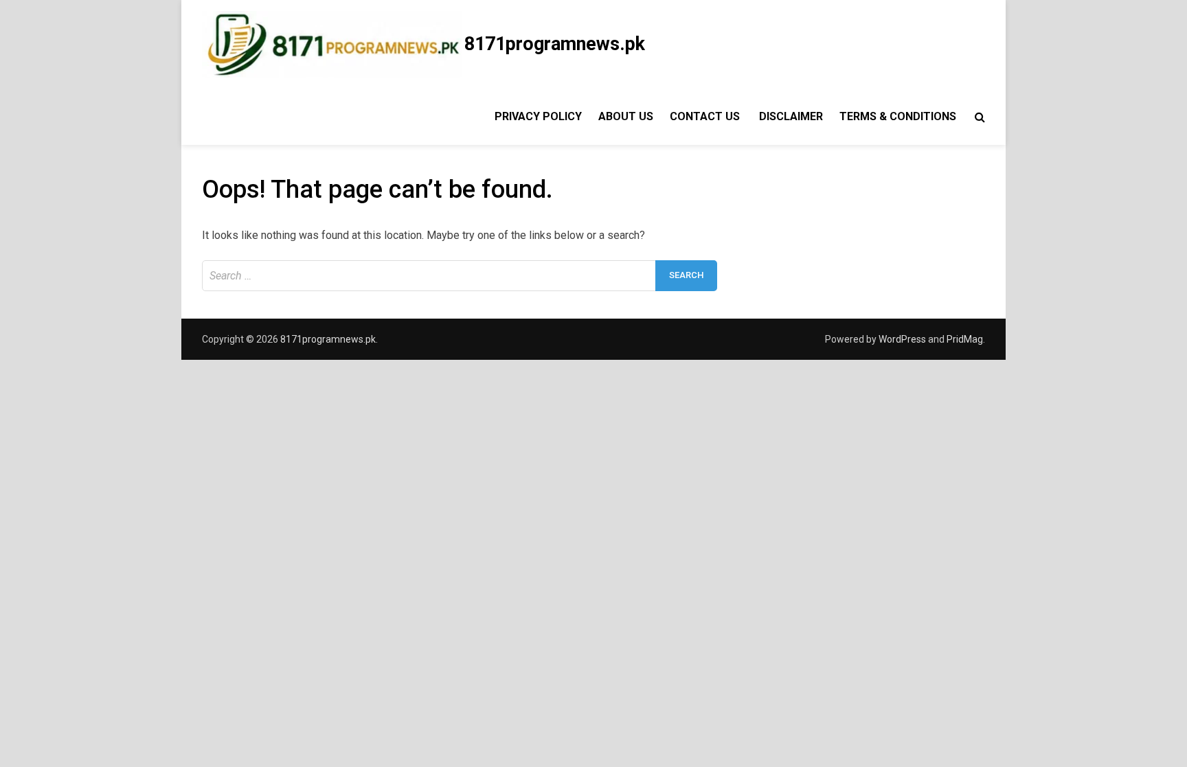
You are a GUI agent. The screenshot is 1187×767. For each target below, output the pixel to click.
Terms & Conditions (897, 116)
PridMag (965, 339)
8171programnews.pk (554, 44)
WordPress (902, 339)
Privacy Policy (537, 116)
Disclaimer (791, 116)
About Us (625, 116)
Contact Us (706, 116)
